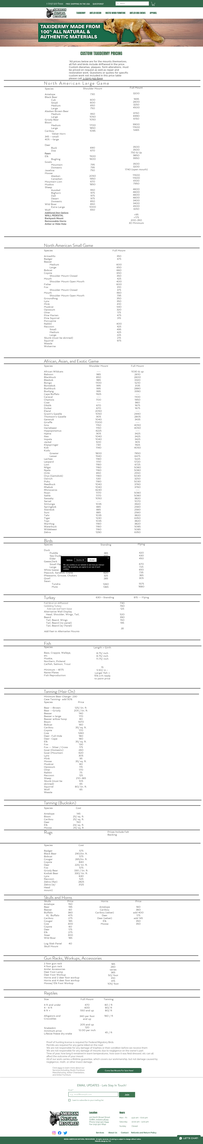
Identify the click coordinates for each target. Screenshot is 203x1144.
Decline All (80, 560)
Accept (92, 560)
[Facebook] (59, 1133)
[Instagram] (54, 1133)
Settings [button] (69, 560)
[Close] (108, 558)
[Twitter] (65, 1133)
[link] (153, 4)
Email (70, 1090)
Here (60, 1068)
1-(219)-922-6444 (92, 78)
